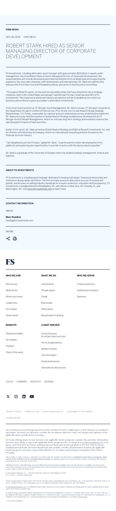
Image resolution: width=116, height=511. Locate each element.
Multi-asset (47, 309)
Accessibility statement (80, 411)
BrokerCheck (82, 497)
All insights (11, 339)
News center (12, 315)
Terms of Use (32, 411)
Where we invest (14, 296)
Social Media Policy (52, 411)
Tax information (49, 355)
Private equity (48, 290)
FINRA (25, 475)
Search (48, 381)
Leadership (11, 302)
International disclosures (53, 367)
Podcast (10, 346)
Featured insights (14, 333)
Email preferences (50, 361)
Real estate (46, 302)
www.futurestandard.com (91, 442)
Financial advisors (86, 284)
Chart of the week (14, 352)
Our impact (11, 309)
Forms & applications (51, 342)
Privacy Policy (14, 411)
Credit (44, 296)
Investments (47, 284)
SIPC (30, 475)
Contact (35, 381)
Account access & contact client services (53, 335)
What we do (11, 290)
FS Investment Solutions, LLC (16, 487)
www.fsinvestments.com (40, 188)
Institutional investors (87, 290)
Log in (9, 381)
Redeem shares (49, 348)
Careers (22, 381)
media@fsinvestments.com (19, 220)
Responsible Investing (52, 315)
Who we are (12, 284)
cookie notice (13, 417)
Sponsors (81, 296)
